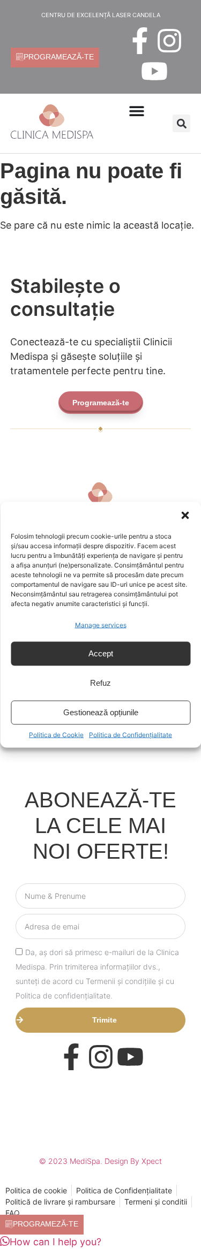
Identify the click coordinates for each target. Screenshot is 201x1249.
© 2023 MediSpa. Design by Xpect (100, 1160)
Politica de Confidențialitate (130, 734)
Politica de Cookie (56, 734)
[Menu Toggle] (137, 111)
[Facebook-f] (139, 40)
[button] (185, 515)
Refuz (100, 682)
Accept (100, 653)
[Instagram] (169, 40)
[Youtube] (154, 71)
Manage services (100, 624)
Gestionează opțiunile (100, 712)
